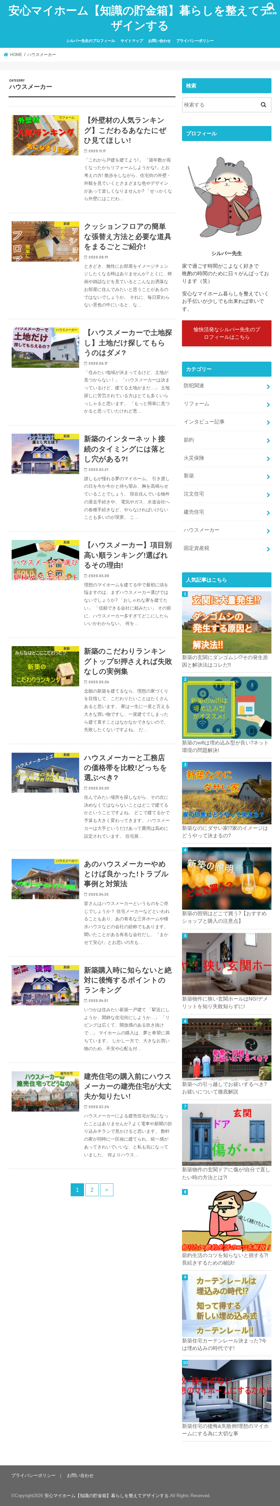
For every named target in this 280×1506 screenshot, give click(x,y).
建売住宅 (194, 512)
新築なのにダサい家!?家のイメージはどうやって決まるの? (225, 831)
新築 (189, 475)
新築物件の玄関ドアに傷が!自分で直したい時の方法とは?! (226, 1173)
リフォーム (196, 403)
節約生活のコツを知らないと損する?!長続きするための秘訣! (225, 1259)
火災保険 (194, 458)
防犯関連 (194, 385)
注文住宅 (194, 494)
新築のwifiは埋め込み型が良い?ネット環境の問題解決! (225, 746)
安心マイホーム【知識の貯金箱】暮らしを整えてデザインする (140, 17)
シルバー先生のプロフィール (90, 41)
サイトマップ (132, 41)
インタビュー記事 (204, 421)
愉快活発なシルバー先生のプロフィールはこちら (227, 333)
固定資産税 (196, 548)
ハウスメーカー (202, 530)
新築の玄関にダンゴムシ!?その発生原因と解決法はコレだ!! (225, 661)
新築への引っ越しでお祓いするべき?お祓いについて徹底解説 (224, 1088)
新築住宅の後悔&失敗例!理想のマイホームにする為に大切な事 (225, 1429)
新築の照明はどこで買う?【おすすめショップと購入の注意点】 (224, 917)
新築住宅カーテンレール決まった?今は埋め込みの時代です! (224, 1344)
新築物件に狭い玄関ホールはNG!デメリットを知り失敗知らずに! (225, 1002)
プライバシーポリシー (195, 41)
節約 (189, 440)
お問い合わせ (159, 41)
